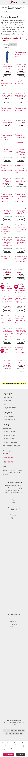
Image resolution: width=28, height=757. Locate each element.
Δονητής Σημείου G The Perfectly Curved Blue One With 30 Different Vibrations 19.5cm (20, 301)
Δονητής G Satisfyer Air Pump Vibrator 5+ (7, 95)
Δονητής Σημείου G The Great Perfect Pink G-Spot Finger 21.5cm (7, 301)
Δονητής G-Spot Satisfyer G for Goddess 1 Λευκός (7, 181)
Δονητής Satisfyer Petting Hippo (7, 123)
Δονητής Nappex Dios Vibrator (20, 123)
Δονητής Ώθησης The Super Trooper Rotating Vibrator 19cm (21, 332)
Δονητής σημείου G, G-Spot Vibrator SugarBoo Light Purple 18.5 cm (21, 211)
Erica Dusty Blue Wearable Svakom (7, 150)
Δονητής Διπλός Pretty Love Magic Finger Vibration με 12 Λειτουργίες (21, 241)
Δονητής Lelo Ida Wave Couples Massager (20, 68)
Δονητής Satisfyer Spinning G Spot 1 (7, 67)
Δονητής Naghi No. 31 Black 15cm (7, 271)
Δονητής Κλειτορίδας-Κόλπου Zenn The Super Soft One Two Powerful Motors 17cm (7, 333)
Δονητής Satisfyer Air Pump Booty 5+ (20, 95)
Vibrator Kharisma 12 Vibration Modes (20, 271)
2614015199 (9, 458)
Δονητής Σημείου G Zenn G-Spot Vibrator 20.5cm (21, 363)
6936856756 (9, 462)
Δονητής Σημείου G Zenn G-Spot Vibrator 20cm (7, 363)
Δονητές (22, 7)
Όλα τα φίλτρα (5, 47)
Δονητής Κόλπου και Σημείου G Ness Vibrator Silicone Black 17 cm (7, 211)
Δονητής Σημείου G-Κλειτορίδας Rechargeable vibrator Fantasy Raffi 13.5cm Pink (7, 242)
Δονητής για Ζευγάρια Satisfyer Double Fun (21, 181)
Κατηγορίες (13, 44)
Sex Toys (15, 7)
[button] (2, 2)
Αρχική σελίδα (5, 7)
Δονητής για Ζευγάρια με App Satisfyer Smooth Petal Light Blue (20, 152)
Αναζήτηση (4, 44)
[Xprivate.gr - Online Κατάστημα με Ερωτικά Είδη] (14, 2)
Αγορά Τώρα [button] (7, 75)
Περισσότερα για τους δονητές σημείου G (11, 39)
